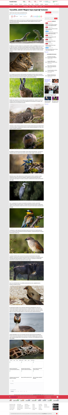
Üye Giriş (45, 404)
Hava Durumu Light (12, 404)
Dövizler (33, 405)
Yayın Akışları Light (20, 405)
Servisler (16, 4)
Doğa (30, 6)
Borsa (10, 400)
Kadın (32, 4)
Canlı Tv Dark (19, 404)
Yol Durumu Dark (11, 408)
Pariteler (44, 400)
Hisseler (39, 400)
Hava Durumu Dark (12, 405)
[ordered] (20, 391)
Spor (29, 4)
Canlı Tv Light (11, 409)
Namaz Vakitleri (16, 400)
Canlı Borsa (26, 404)
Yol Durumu (50, 400)
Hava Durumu (28, 400)
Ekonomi (25, 4)
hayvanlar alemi (21, 360)
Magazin (37, 6)
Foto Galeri (37, 4)
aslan (14, 360)
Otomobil (41, 6)
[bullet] (22, 391)
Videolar (41, 4)
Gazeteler (46, 4)
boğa (17, 360)
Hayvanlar (33, 6)
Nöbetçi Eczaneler (20, 408)
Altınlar (33, 404)
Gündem (20, 4)
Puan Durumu (34, 400)
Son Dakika (11, 4)
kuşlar (28, 360)
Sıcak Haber (40, 409)
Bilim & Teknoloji (25, 6)
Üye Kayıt (45, 405)
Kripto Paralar (56, 400)
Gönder (12, 391)
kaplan (25, 360)
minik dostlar (32, 360)
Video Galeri (40, 405)
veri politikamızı (44, 413)
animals (11, 360)
